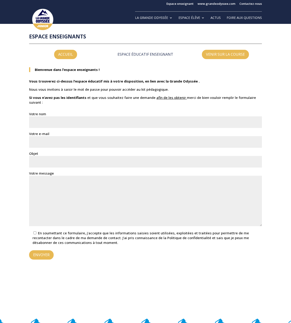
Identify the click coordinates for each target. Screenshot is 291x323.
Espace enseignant (179, 4)
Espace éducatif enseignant (145, 54)
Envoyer (41, 254)
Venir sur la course (225, 54)
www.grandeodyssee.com (216, 4)
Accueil (65, 54)
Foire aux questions (244, 18)
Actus (216, 18)
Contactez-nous (250, 4)
